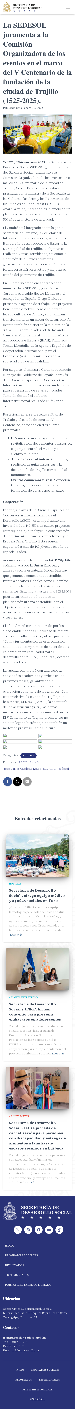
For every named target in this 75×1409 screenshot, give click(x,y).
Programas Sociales (21, 1255)
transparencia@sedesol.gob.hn (24, 1337)
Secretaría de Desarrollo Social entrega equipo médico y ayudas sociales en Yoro (37, 895)
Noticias (28, 755)
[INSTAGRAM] (28, 1230)
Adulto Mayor (19, 1116)
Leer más (16, 935)
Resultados (14, 1265)
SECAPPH (49, 769)
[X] (18, 1230)
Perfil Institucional (37, 1389)
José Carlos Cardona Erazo (22, 769)
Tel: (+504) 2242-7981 (15, 1342)
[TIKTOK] (59, 1230)
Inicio (9, 1246)
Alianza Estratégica (24, 997)
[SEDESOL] (24, 7)
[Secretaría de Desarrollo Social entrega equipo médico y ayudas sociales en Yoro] (37, 855)
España (35, 762)
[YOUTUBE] (49, 1230)
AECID (23, 762)
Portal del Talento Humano (28, 1285)
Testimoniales (17, 1275)
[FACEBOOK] (39, 1230)
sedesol (63, 769)
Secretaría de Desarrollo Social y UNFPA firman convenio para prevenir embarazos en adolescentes (35, 1012)
